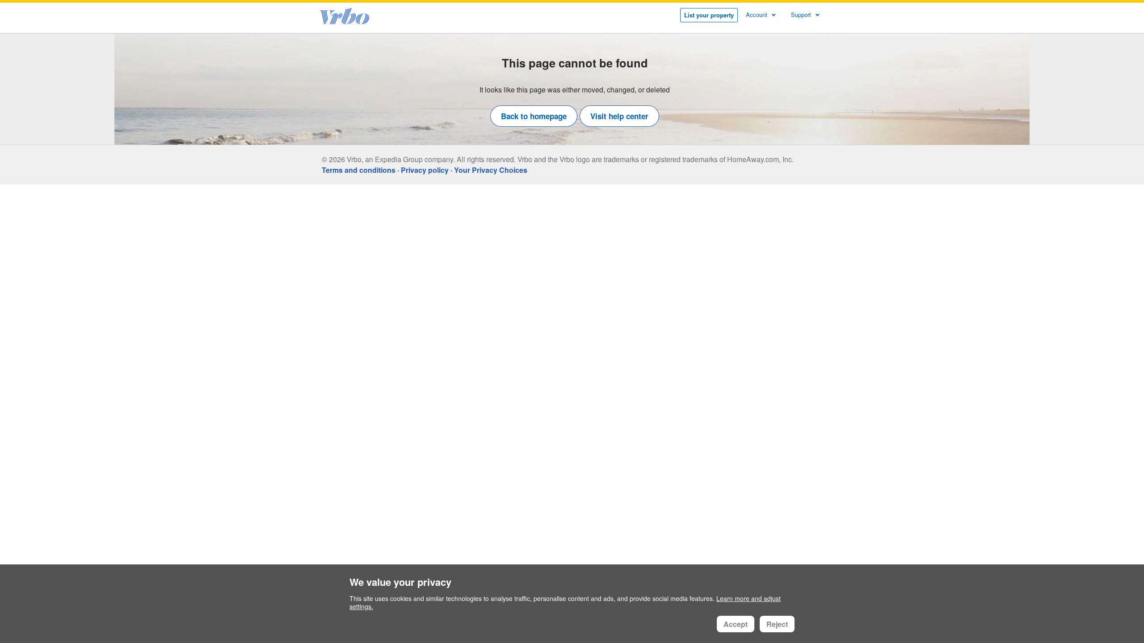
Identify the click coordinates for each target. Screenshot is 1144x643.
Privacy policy (425, 170)
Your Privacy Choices (490, 170)
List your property (709, 15)
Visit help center (619, 116)
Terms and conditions (358, 170)
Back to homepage (534, 116)
